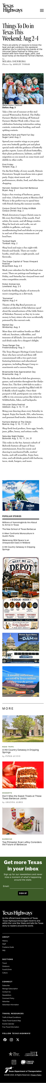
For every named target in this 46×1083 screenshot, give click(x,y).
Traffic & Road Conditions (11, 1017)
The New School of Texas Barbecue (19, 529)
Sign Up (23, 893)
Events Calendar (8, 1024)
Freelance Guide (8, 947)
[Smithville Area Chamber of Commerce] (20, 628)
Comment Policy (8, 998)
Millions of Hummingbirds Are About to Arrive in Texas (19, 523)
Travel (4, 963)
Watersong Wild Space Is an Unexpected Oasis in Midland (16, 541)
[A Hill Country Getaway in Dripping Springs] (23, 741)
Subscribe (6, 985)
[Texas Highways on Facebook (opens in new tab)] (5, 1039)
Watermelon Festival (12, 105)
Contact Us (6, 992)
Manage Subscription (10, 989)
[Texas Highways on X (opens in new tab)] (17, 1039)
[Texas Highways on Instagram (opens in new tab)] (11, 1039)
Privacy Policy (36, 1075)
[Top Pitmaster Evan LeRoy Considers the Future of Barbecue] (23, 833)
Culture (5, 973)
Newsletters (6, 995)
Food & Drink (7, 969)
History (5, 941)
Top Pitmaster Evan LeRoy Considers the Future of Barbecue (22, 843)
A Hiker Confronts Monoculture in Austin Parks (18, 534)
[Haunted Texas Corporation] (20, 662)
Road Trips (8, 747)
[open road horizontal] (20, 695)
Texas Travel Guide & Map (11, 1021)
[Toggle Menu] (42, 10)
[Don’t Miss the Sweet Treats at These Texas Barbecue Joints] (23, 787)
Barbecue (7, 839)
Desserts (7, 793)
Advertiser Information (10, 1005)
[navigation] (42, 10)
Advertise (5, 1001)
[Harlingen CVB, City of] (20, 509)
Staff (4, 944)
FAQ (3, 950)
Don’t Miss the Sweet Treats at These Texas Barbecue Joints (22, 797)
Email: (6, 886)
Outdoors (5, 966)
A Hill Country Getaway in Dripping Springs (18, 548)
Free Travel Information (10, 1027)
